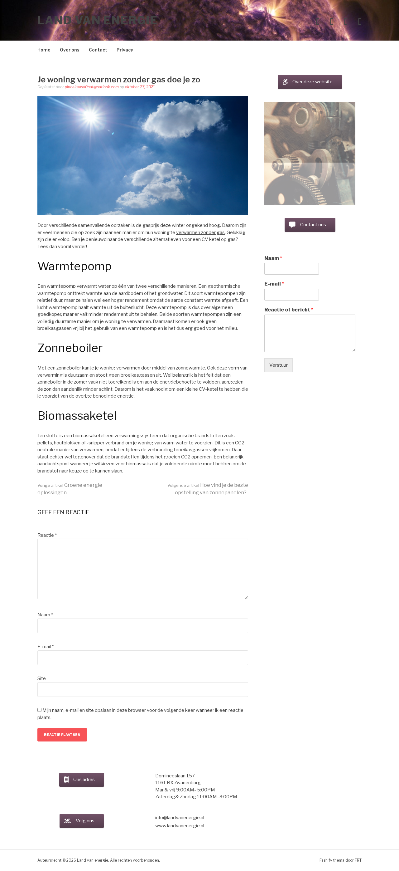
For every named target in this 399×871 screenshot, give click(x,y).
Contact (98, 49)
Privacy (125, 49)
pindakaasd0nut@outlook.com (92, 87)
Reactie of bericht (288, 267)
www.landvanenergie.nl (179, 826)
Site (41, 678)
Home (43, 49)
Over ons (69, 49)
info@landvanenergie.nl (179, 817)
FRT (358, 860)
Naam (45, 615)
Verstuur (278, 322)
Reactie (47, 535)
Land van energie (97, 20)
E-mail (45, 646)
